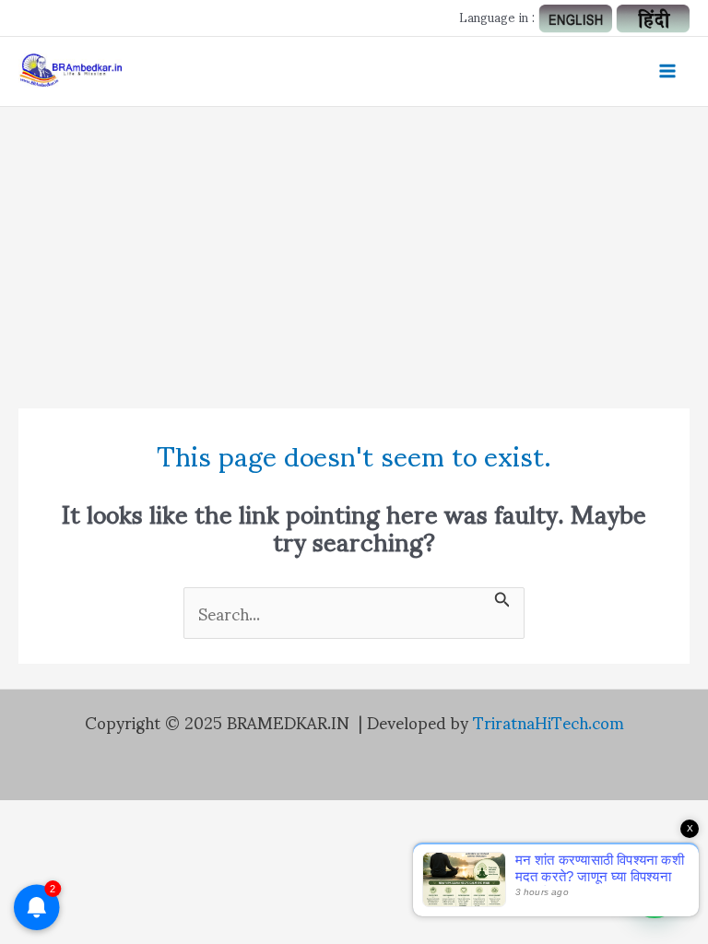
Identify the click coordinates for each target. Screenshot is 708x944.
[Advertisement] (354, 245)
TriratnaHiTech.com (548, 721)
